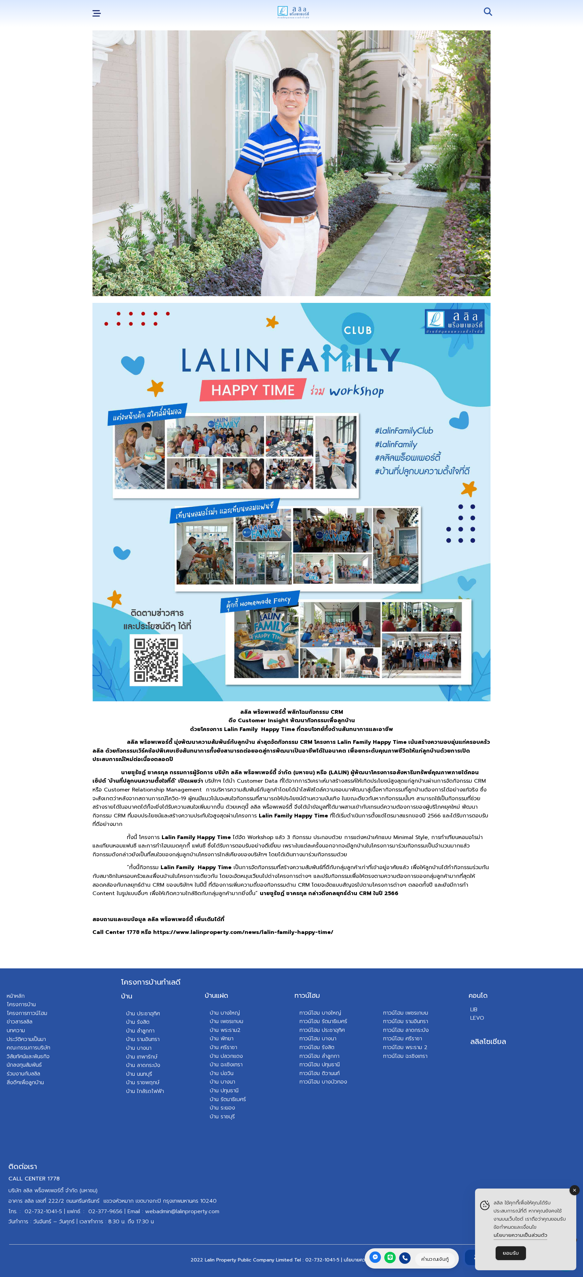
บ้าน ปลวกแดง (226, 1056)
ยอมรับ (511, 1253)
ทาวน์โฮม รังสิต (317, 1047)
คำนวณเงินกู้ (435, 1259)
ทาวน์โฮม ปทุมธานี (320, 1065)
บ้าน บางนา (138, 1048)
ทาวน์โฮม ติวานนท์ (320, 1073)
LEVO (477, 1018)
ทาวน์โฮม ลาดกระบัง (406, 1030)
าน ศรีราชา (225, 1047)
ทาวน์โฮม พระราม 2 (405, 1047)
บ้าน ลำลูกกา (140, 1031)
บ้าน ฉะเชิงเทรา (226, 1065)
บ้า (129, 1091)
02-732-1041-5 (43, 1211)
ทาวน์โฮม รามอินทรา (405, 1021)
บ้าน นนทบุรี (139, 1074)
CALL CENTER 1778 (34, 1179)
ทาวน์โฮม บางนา (318, 1039)
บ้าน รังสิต (137, 1022)
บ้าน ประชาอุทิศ (143, 1014)
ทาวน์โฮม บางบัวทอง (323, 1082)
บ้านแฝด (216, 995)
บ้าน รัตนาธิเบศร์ (228, 1099)
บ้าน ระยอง (222, 1108)
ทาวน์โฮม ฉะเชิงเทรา (405, 1056)
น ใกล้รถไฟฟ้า (148, 1091)
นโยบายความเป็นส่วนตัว (520, 1235)
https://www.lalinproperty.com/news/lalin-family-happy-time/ (243, 932)
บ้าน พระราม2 (225, 1030)
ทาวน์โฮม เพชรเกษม (405, 1013)
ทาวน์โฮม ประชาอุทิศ (322, 1030)
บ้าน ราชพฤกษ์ (143, 1082)
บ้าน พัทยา (221, 1039)
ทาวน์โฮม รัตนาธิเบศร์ (323, 1021)
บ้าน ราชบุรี (222, 1117)
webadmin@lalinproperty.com (182, 1211)
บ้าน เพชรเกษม (226, 1021)
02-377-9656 (105, 1211)
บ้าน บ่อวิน (221, 1073)
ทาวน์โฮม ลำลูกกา (319, 1056)
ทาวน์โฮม (307, 995)
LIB (473, 1010)
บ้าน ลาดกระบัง (143, 1065)
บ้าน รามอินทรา (143, 1039)
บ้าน (126, 996)
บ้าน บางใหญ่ (225, 1013)
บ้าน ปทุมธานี (224, 1091)
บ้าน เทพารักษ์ (142, 1057)
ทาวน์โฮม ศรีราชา (402, 1039)
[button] (97, 14)
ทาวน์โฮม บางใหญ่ (320, 1013)
